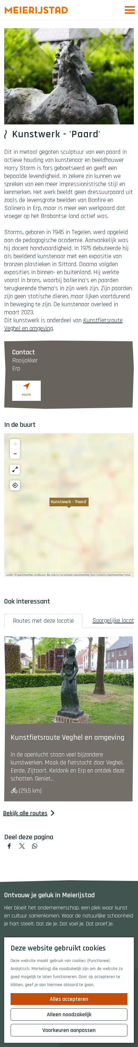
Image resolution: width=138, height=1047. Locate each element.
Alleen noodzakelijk (69, 1014)
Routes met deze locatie (43, 621)
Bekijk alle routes (25, 813)
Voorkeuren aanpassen (69, 1030)
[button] (69, 505)
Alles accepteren (69, 999)
